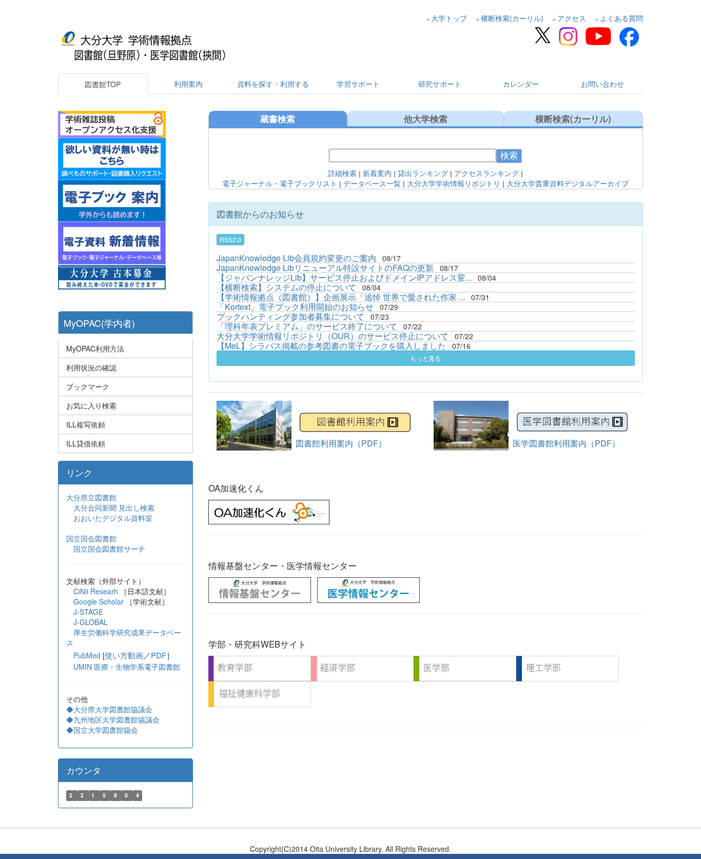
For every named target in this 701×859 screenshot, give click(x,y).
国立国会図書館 (91, 538)
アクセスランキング (486, 173)
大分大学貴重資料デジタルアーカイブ (568, 184)
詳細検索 (342, 173)
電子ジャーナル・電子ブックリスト (279, 184)
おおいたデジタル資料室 (112, 518)
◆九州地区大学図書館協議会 (113, 719)
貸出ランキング (423, 173)
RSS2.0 (230, 239)
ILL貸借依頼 (85, 443)
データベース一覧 (372, 184)
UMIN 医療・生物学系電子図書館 (126, 666)
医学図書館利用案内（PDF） (566, 443)
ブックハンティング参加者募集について (290, 316)
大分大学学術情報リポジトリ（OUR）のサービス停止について (333, 336)
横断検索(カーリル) (512, 18)
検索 (509, 156)
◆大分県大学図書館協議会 (109, 709)
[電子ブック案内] (112, 199)
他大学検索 (425, 118)
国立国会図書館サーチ (109, 548)
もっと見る (425, 358)
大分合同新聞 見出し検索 (113, 507)
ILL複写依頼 (85, 424)
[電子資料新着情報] (112, 242)
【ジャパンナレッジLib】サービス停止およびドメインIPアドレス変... (344, 277)
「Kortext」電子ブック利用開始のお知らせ (295, 307)
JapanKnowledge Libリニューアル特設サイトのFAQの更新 (325, 268)
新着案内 (376, 173)
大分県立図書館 (91, 497)
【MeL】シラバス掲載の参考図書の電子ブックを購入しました (331, 346)
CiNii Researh (95, 591)
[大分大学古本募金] (112, 276)
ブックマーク (87, 386)
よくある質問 (621, 18)
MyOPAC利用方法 (95, 348)
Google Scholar (99, 601)
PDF (158, 655)
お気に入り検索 (91, 405)
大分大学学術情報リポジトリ (453, 184)
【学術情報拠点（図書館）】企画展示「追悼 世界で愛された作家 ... (341, 297)
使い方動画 (124, 655)
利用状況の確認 (91, 367)
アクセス (571, 18)
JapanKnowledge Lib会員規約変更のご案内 (296, 258)
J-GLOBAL (90, 622)
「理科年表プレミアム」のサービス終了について (307, 326)
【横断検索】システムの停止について (286, 287)
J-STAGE (88, 612)
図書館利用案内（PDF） (341, 443)
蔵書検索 (277, 118)
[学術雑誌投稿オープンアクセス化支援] (112, 123)
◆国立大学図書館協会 (103, 730)
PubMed (87, 655)
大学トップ (449, 18)
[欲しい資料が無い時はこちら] (112, 157)
